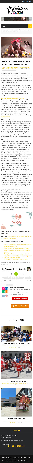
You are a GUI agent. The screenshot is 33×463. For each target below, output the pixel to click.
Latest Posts (9, 285)
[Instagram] (5, 296)
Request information (21, 298)
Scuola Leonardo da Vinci (9, 70)
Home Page (4, 457)
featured (10, 67)
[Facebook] (3, 296)
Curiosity (5, 67)
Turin (11, 68)
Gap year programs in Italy (12, 257)
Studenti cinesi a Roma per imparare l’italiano (16, 344)
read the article (5, 117)
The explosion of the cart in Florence (12, 98)
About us (10, 457)
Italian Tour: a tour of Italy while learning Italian (18, 256)
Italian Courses (7, 346)
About (3, 285)
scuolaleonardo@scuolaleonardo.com (13, 440)
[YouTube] (7, 296)
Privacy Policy (5, 444)
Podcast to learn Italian (19, 459)
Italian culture (24, 67)
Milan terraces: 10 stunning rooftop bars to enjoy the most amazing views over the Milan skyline (17, 250)
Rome (7, 68)
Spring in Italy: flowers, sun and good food (16, 254)
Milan (3, 68)
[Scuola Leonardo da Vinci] (5, 290)
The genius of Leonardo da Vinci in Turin (16, 259)
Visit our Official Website (21, 306)
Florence (16, 67)
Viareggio (16, 68)
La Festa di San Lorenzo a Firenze (16, 381)
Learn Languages (16, 346)
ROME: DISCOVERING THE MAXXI (16, 419)
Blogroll (4, 383)
